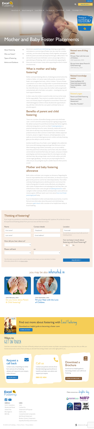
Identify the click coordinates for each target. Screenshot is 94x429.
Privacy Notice (29, 425)
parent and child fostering (42, 49)
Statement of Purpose (25, 409)
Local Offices (38, 10)
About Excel (14, 10)
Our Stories (49, 10)
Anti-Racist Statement (25, 416)
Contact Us (22, 407)
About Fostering (26, 10)
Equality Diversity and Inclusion (28, 420)
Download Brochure (72, 378)
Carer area (89, 1)
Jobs (20, 405)
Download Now (25, 330)
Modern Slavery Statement (27, 418)
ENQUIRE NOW (85, 4)
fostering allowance (56, 188)
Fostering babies (56, 126)
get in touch (36, 203)
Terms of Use (20, 425)
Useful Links (22, 412)
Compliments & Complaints (27, 414)
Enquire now (12, 377)
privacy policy (24, 261)
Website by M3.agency (83, 425)
